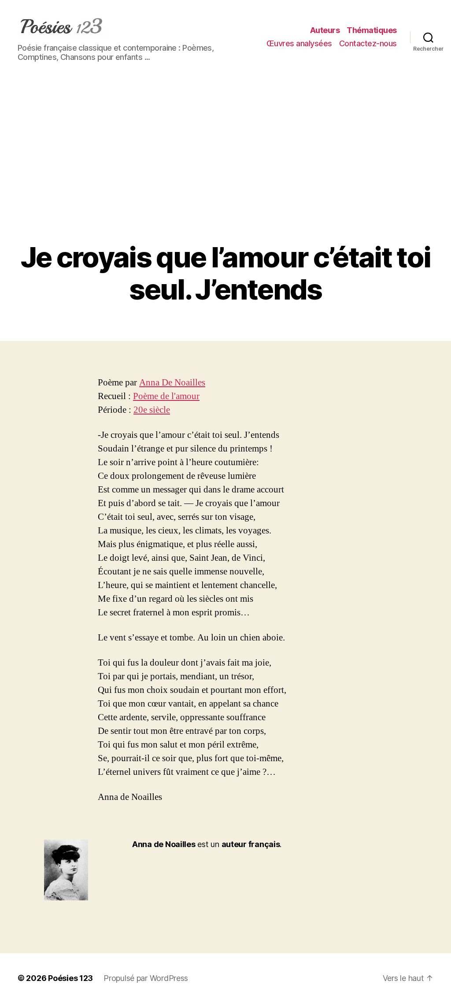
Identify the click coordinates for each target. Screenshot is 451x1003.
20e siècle (151, 410)
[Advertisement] (225, 175)
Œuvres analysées (299, 43)
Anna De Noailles (172, 383)
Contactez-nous (368, 43)
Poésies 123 (70, 978)
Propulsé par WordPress (146, 978)
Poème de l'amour (166, 396)
